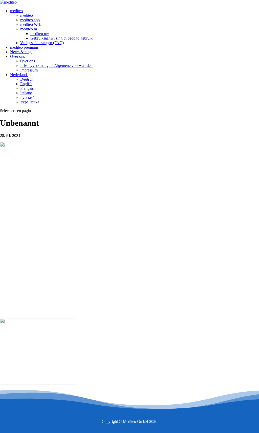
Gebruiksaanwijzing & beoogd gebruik (61, 38)
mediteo (16, 11)
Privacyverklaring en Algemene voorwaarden (56, 65)
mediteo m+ (29, 29)
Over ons (17, 56)
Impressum (29, 70)
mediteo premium (24, 47)
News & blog (21, 52)
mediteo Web (30, 24)
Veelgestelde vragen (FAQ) (42, 43)
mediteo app (30, 20)
